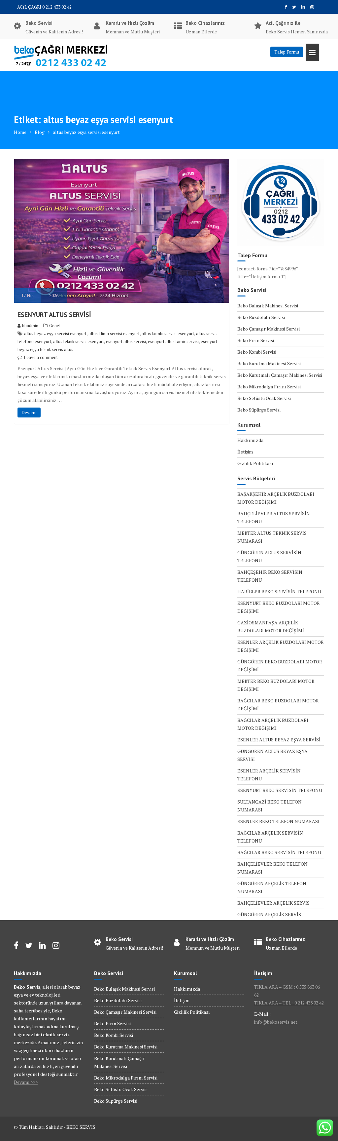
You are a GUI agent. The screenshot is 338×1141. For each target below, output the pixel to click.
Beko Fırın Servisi (255, 340)
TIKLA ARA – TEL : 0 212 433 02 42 (289, 1003)
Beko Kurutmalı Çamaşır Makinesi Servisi (279, 375)
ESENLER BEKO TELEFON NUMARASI (278, 821)
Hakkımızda (250, 440)
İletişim (245, 452)
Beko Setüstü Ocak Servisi (264, 398)
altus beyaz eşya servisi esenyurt (55, 333)
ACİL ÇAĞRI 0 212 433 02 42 (44, 7)
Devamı (29, 412)
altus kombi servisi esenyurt (168, 333)
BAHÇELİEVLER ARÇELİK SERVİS (273, 903)
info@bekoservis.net (275, 1022)
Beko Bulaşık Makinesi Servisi (267, 305)
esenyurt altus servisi (126, 341)
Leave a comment (41, 357)
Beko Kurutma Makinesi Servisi (269, 363)
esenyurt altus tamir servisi (173, 341)
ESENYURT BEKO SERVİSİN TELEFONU (279, 790)
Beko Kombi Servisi (256, 352)
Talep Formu (286, 52)
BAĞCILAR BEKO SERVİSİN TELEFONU (279, 852)
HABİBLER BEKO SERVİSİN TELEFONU (279, 591)
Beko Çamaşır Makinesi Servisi (268, 329)
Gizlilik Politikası (255, 463)
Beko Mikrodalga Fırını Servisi (269, 386)
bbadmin (30, 326)
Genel (54, 326)
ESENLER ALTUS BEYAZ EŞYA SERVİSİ (279, 739)
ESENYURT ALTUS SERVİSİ (54, 314)
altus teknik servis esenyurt (78, 341)
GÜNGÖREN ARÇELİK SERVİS (269, 914)
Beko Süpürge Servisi (259, 410)
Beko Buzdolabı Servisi (261, 317)
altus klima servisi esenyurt (114, 333)
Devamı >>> (26, 1082)
